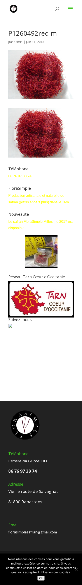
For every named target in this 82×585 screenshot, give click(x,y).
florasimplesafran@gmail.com (32, 532)
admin (18, 42)
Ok (41, 578)
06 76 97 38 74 (20, 176)
